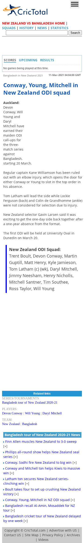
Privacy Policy (52, 535)
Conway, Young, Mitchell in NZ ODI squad (37, 500)
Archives (73, 535)
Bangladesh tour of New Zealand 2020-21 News (42, 435)
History (26, 28)
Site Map (31, 535)
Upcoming (28, 60)
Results (47, 60)
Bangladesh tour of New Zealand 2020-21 (29, 402)
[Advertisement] (43, 47)
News (42, 28)
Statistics (59, 28)
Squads (9, 28)
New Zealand (11, 424)
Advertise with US (63, 530)
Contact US (12, 535)
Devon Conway (12, 413)
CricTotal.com (35, 530)
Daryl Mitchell (52, 413)
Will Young (32, 413)
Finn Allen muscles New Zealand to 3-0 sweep (41, 441)
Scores (10, 60)
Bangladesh (29, 424)
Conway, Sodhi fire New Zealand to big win (38, 462)
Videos (43, 539)
